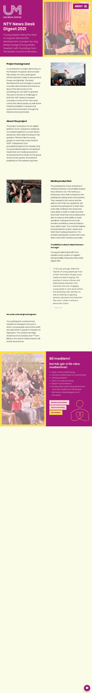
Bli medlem (56, 412)
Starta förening (58, 407)
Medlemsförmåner (59, 402)
